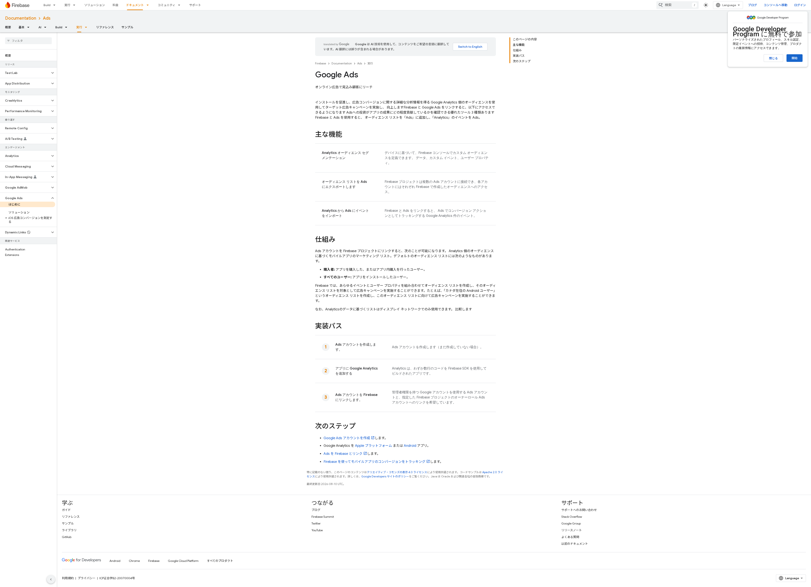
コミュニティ (166, 5)
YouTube (317, 530)
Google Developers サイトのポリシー (385, 476)
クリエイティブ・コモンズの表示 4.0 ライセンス (397, 472)
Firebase (320, 63)
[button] (25, 73)
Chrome (134, 561)
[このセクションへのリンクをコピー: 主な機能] (346, 134)
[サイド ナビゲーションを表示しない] (51, 579)
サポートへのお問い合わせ (579, 510)
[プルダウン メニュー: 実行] (75, 5)
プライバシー (86, 578)
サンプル (127, 27)
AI (39, 27)
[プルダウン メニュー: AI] (46, 27)
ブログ (752, 5)
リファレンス (105, 27)
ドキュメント (135, 5)
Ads (46, 18)
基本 (21, 27)
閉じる (773, 58)
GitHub (66, 537)
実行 (67, 5)
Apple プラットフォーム (373, 446)
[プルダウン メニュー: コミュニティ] (180, 5)
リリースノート (571, 530)
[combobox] (677, 5)
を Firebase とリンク (343, 454)
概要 (8, 27)
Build (47, 5)
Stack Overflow (571, 517)
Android (410, 446)
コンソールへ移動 (775, 5)
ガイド (66, 510)
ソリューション (94, 5)
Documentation (20, 18)
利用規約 (68, 578)
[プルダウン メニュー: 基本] (29, 27)
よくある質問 (570, 537)
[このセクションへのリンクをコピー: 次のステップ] (360, 426)
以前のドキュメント (574, 544)
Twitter (316, 523)
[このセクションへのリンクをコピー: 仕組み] (339, 240)
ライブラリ (69, 530)
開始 (794, 58)
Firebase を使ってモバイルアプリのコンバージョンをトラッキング (374, 462)
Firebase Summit (323, 517)
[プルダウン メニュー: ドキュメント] (149, 5)
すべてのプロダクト (220, 561)
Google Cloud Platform (183, 561)
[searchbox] (28, 40)
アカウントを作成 (347, 438)
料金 (115, 5)
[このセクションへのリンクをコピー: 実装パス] (346, 326)
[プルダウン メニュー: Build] (55, 5)
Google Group (571, 523)
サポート (195, 5)
